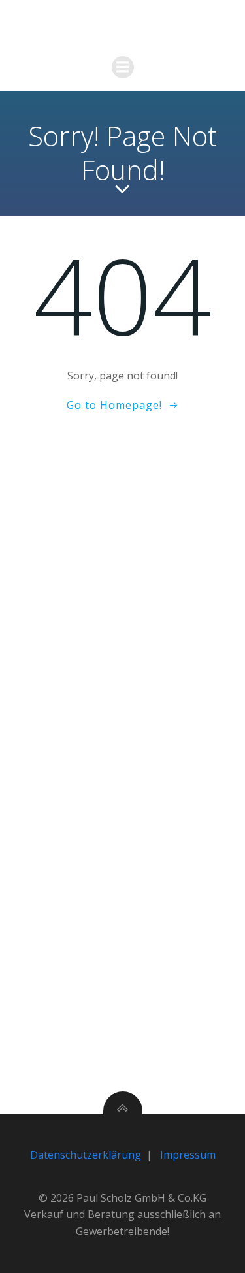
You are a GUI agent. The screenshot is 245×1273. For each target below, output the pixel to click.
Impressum (188, 1155)
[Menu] (123, 67)
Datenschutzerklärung (85, 1155)
